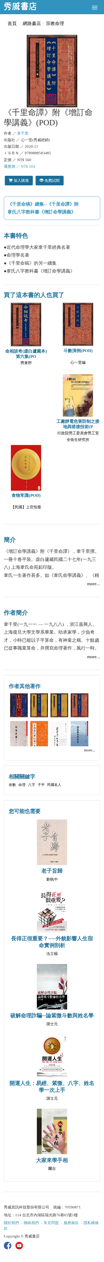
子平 (41, 785)
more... (93, 583)
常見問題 (51, 1223)
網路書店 (32, 23)
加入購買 (21, 180)
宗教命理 (55, 23)
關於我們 (11, 1223)
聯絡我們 (31, 1223)
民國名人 (54, 785)
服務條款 (71, 1223)
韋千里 (23, 133)
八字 (31, 785)
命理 (21, 785)
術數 (12, 785)
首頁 (12, 23)
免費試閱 (51, 180)
